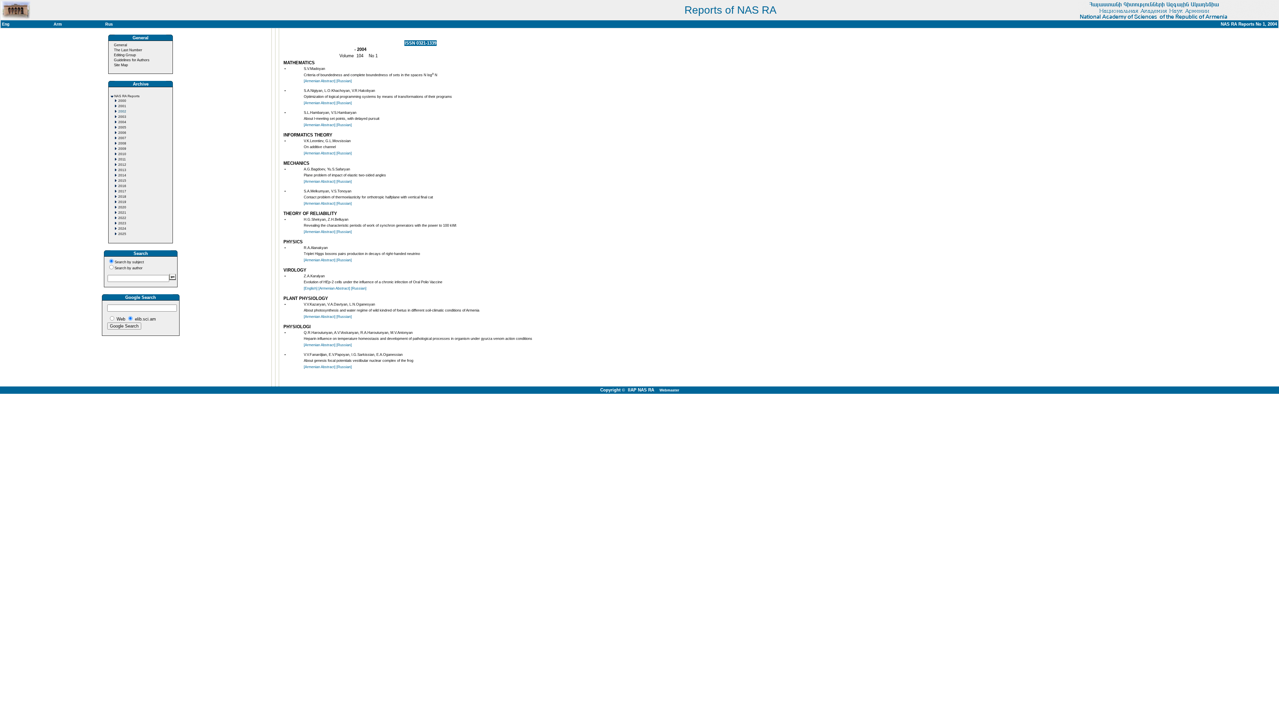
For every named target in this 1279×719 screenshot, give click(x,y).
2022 (122, 218)
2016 (122, 186)
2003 (122, 117)
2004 (122, 122)
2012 (122, 164)
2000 (122, 101)
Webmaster (669, 390)
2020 (122, 207)
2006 (122, 132)
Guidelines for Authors (132, 60)
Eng (5, 24)
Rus (109, 24)
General (120, 45)
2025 (122, 234)
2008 (122, 143)
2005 (122, 127)
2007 (122, 138)
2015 (122, 180)
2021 (122, 212)
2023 (122, 223)
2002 (122, 111)
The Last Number (128, 50)
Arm (58, 24)
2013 (122, 170)
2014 (122, 175)
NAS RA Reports (127, 96)
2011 (122, 159)
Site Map (121, 65)
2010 (122, 154)
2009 (122, 148)
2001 (122, 106)
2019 (122, 202)
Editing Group (125, 55)
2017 (122, 191)
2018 (122, 196)
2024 (122, 228)
